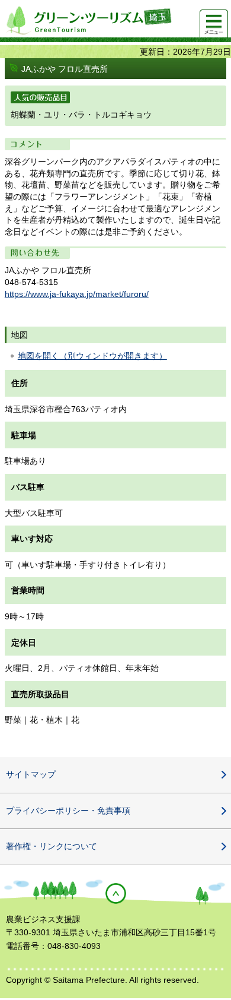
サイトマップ (31, 774)
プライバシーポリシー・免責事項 (68, 810)
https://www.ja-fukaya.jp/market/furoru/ (77, 294)
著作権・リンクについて (51, 846)
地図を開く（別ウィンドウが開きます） (92, 355)
